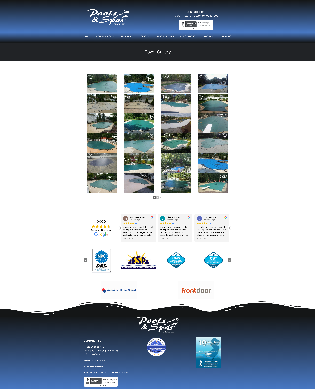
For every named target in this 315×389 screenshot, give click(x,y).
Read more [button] (128, 239)
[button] (229, 228)
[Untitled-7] (157, 338)
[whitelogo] (108, 9)
